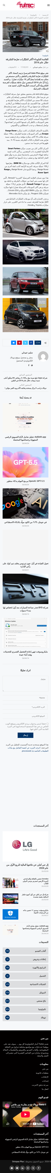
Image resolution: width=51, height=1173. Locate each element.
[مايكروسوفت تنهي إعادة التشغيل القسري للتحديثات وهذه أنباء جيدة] (25, 633)
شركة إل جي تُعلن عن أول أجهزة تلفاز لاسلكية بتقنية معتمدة (35, 896)
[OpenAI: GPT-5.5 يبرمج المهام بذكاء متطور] (25, 462)
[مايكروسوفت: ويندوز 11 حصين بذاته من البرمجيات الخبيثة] (10, 914)
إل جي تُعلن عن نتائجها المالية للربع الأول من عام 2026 (27, 866)
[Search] (4, 5)
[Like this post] (37, 343)
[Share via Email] (13, 343)
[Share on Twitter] (25, 343)
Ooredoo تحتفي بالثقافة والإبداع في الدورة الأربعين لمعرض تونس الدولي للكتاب (35, 881)
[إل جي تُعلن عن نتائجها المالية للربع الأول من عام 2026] (25, 846)
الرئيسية (45, 15)
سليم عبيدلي (37, 67)
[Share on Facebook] (31, 343)
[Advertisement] (25, 793)
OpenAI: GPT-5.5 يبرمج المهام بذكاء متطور (25, 481)
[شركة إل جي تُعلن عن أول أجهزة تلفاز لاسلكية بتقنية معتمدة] (10, 898)
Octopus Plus (18, 1161)
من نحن (44, 1038)
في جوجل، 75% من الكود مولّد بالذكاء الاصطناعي (25, 522)
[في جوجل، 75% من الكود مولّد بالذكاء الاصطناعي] (25, 503)
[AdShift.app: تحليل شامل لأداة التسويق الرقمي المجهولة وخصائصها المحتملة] (25, 418)
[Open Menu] (48, 5)
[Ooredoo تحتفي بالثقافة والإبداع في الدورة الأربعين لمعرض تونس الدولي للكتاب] (10, 883)
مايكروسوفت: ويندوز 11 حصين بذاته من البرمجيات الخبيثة (35, 911)
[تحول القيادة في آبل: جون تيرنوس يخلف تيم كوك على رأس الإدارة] (25, 545)
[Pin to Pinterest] (19, 343)
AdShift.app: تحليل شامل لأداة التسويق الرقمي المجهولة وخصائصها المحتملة (35, 928)
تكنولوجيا (33, 15)
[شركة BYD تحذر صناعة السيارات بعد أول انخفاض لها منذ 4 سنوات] (25, 589)
